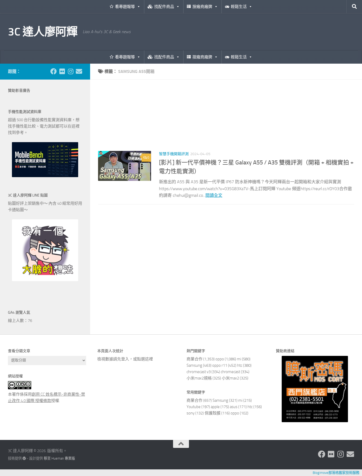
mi (239, 359)
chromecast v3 (199, 371)
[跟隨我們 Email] (79, 71)
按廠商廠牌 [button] (202, 6)
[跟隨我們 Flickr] (62, 71)
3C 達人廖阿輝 (42, 31)
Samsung (194, 365)
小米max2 (230, 378)
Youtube (194, 406)
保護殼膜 (212, 413)
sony (191, 413)
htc (239, 365)
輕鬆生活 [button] (239, 6)
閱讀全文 (213, 195)
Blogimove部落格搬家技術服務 (336, 473)
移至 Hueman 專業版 (59, 458)
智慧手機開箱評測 (174, 154)
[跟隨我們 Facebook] (53, 71)
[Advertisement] (226, 119)
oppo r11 (219, 365)
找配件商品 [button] (164, 6)
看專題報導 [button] (125, 6)
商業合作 (194, 359)
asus (233, 406)
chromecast (230, 371)
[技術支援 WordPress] (24, 458)
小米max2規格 (199, 378)
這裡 (149, 359)
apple (215, 406)
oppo (219, 359)
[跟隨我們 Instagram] (70, 71)
